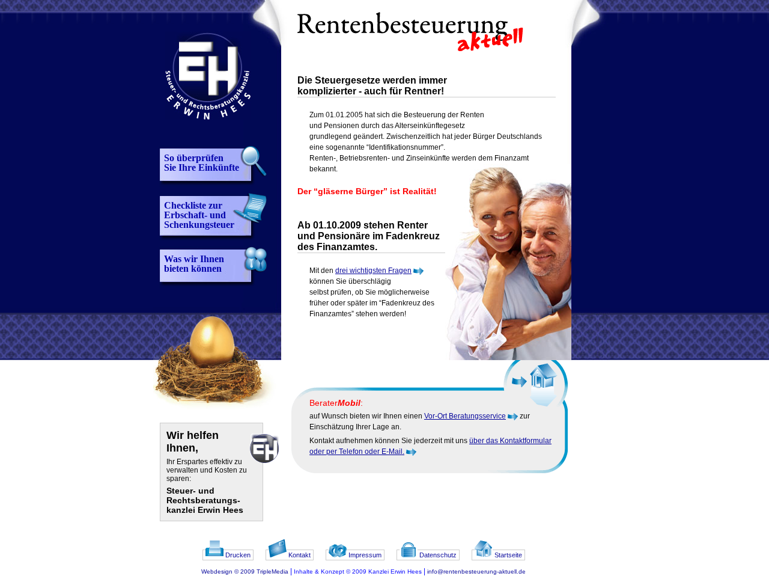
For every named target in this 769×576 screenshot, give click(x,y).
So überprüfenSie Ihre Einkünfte (201, 163)
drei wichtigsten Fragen (373, 270)
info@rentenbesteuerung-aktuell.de (476, 571)
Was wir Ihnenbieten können (194, 264)
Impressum (364, 555)
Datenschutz (437, 555)
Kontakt (299, 555)
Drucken (237, 555)
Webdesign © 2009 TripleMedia (244, 571)
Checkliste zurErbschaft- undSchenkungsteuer (199, 215)
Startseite (507, 555)
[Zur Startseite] (205, 135)
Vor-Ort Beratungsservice (465, 416)
